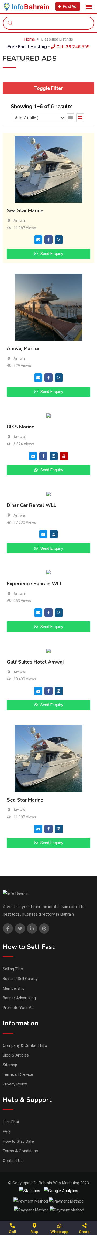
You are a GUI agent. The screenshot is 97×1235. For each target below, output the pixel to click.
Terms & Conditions (20, 1151)
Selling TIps (13, 969)
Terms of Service (18, 1074)
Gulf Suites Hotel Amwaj (35, 662)
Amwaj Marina (23, 348)
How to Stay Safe (18, 1141)
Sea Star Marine (25, 210)
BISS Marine (20, 427)
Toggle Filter (48, 88)
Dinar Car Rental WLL (31, 505)
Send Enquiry (51, 253)
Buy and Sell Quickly (20, 978)
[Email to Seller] (38, 239)
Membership (14, 988)
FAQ (6, 1131)
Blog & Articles (16, 1055)
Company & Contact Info (25, 1045)
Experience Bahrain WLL (35, 583)
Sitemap (10, 1064)
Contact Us (13, 1160)
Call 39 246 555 (72, 47)
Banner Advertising (19, 998)
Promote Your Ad (18, 1007)
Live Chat (11, 1122)
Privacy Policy (15, 1084)
